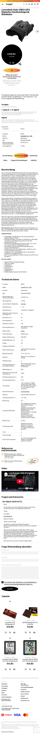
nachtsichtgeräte (6, 697)
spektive (3, 690)
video (5, 160)
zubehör (34, 160)
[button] (26, 4)
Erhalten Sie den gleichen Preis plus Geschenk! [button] (12, 77)
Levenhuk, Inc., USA (26, 136)
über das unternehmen (24, 684)
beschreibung (7, 156)
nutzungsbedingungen (27, 687)
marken (23, 696)
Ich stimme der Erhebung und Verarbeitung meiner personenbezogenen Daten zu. (20, 583)
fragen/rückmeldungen (19, 160)
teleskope (4, 684)
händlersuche (24, 698)
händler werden (25, 691)
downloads (33, 156)
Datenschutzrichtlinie (7, 732)
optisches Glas (25, 391)
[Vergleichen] (32, 4)
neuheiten (23, 689)
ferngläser (4, 688)
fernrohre (4, 695)
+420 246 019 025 (6, 706)
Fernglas (23, 304)
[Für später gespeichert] (29, 4)
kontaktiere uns (25, 700)
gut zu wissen (24, 694)
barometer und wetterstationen (6, 700)
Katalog (12, 8)
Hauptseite (5, 8)
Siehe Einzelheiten (28, 1)
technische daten (21, 156)
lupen (3, 692)
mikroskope (4, 686)
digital (22, 331)
